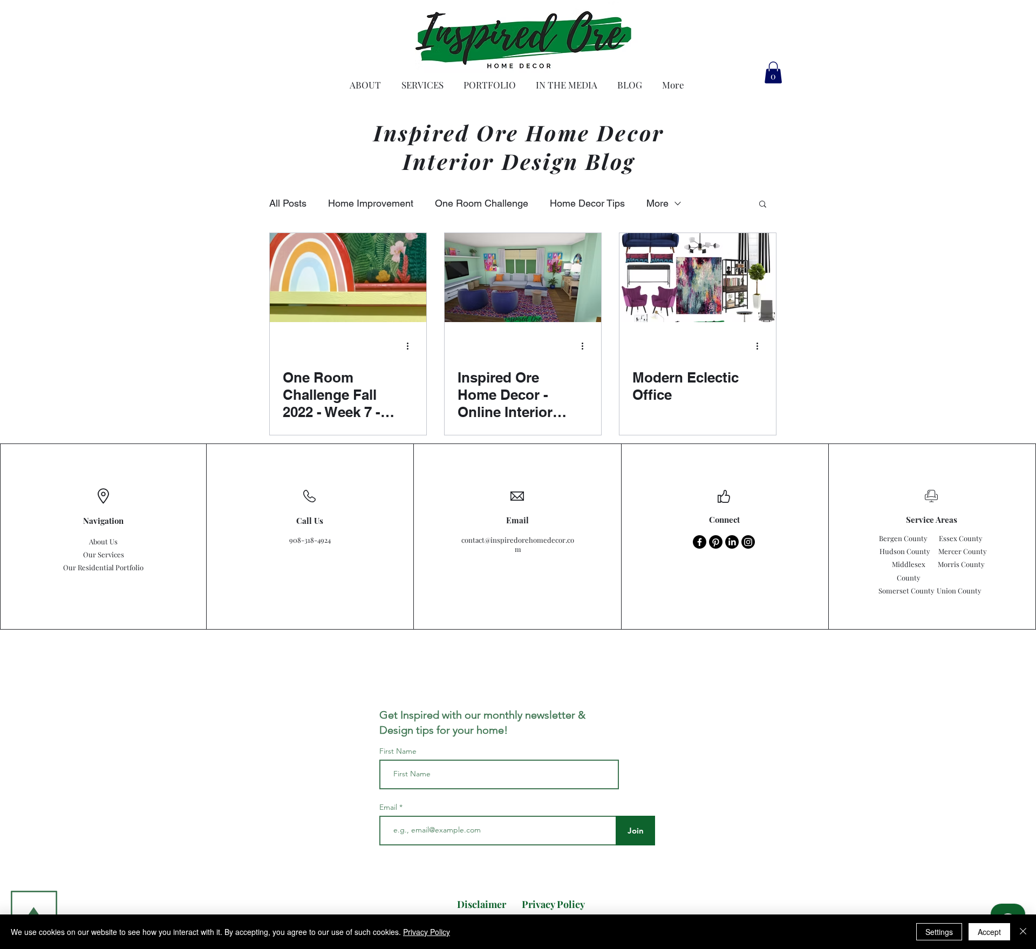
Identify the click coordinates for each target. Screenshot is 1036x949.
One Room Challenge (481, 203)
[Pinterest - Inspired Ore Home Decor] (716, 542)
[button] (773, 73)
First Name (398, 751)
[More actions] (411, 346)
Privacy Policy (426, 931)
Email (389, 807)
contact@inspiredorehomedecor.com (517, 544)
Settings (939, 931)
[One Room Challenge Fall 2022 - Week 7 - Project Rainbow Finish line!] (348, 277)
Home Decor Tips (587, 203)
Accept (989, 931)
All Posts (287, 203)
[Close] (1023, 931)
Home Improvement (370, 203)
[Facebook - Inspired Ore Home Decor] (699, 542)
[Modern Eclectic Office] (697, 277)
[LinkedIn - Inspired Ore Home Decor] (732, 542)
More (657, 203)
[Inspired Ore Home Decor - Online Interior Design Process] (523, 277)
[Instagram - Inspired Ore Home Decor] (748, 542)
